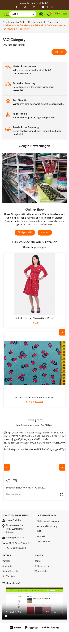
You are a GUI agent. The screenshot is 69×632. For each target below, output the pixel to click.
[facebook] (16, 7)
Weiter (59, 52)
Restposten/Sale (16, 22)
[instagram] (25, 7)
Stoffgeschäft (25, 232)
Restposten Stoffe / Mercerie (43, 22)
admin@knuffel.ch (15, 538)
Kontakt (45, 232)
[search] (33, 14)
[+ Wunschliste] (61, 257)
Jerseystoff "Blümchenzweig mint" (34, 397)
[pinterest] (34, 7)
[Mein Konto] (41, 14)
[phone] (52, 7)
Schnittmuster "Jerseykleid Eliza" (34, 318)
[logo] (5, 14)
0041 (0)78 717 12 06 (17, 543)
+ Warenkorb (34, 323)
